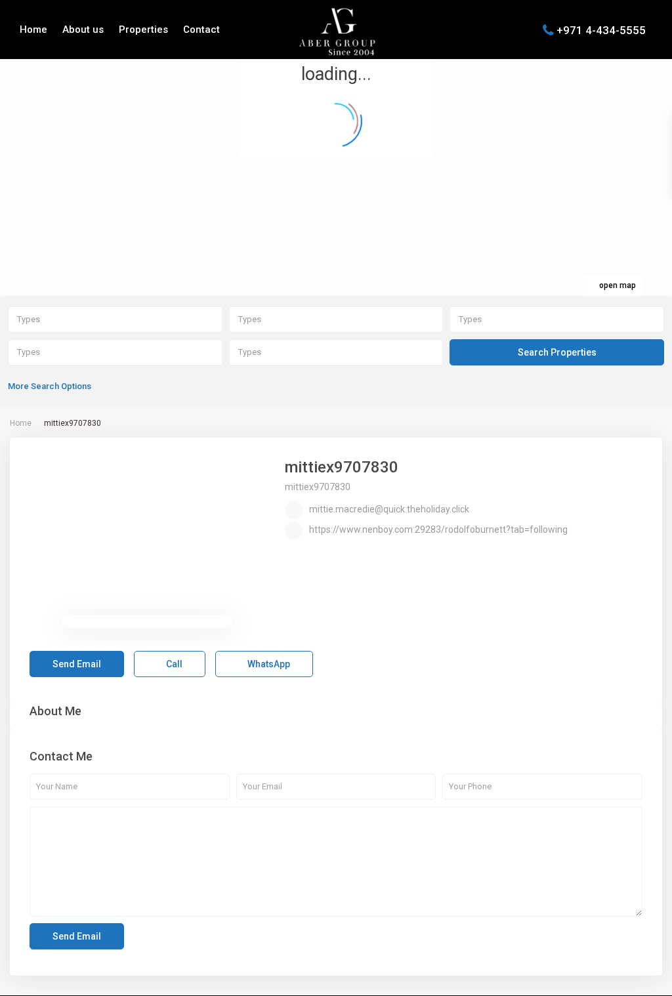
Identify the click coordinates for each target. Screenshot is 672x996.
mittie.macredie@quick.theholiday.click (389, 509)
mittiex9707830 (341, 467)
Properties (143, 29)
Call (173, 664)
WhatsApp (267, 664)
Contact (201, 29)
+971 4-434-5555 (601, 29)
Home (33, 29)
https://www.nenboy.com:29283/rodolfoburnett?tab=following (438, 529)
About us (83, 29)
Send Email (76, 664)
